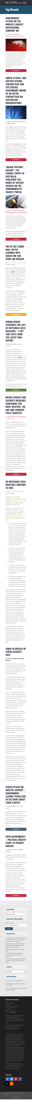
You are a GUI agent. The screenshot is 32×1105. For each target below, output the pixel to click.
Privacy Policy (16, 1096)
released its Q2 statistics (13, 353)
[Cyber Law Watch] (16, 2)
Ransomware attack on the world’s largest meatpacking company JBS (14, 24)
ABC (24, 274)
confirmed (8, 437)
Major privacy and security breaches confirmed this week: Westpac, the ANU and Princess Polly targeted (16, 405)
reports (11, 127)
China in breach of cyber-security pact (16, 652)
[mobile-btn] (25, 3)
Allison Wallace (21, 417)
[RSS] (11, 1083)
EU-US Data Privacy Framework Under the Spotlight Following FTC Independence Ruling (16, 960)
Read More (16, 70)
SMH (11, 276)
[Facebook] (20, 1079)
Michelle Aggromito (11, 213)
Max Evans (20, 262)
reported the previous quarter (15, 516)
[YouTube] (16, 1079)
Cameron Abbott (12, 34)
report (22, 736)
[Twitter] (11, 1079)
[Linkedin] (7, 1079)
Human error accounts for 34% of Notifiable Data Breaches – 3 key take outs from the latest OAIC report (16, 331)
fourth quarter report (18, 501)
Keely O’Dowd (21, 121)
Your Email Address (9, 923)
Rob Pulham (20, 211)
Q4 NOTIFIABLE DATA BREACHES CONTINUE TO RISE (16, 485)
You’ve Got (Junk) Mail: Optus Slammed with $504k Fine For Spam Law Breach (15, 253)
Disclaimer (16, 1097)
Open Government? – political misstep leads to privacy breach (16, 841)
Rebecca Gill (11, 123)
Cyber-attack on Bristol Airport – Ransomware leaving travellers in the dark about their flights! (16, 794)
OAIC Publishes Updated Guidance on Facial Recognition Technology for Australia (15, 955)
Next (23, 903)
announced (15, 144)
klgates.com (17, 1028)
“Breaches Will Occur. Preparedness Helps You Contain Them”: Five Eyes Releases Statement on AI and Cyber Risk (16, 939)
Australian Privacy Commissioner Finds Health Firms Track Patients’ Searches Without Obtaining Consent (15, 945)
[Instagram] (7, 1083)
